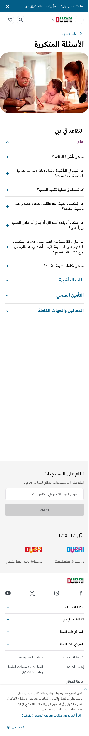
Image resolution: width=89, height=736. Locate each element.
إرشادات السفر (42, 6)
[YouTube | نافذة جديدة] (8, 593)
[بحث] (21, 20)
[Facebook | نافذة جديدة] (81, 593)
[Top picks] (10, 19)
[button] (15, 727)
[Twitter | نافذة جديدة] (32, 593)
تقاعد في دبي (70, 33)
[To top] (9, 633)
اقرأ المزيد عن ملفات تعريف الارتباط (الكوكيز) (51, 715)
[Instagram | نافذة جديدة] (56, 593)
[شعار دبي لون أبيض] (71, 581)
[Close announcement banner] (7, 6)
